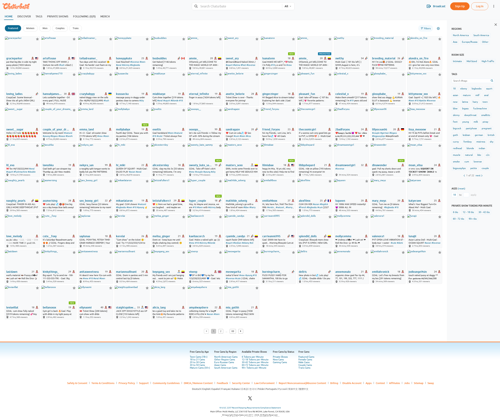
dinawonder (379, 165)
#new (289, 65)
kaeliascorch (197, 236)
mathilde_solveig (236, 200)
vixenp (193, 271)
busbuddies (160, 58)
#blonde (175, 100)
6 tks (455, 212)
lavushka (48, 165)
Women (30, 28)
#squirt (229, 65)
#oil (251, 243)
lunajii (412, 236)
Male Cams (304, 362)
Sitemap (418, 383)
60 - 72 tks (458, 218)
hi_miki (120, 165)
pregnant (487, 128)
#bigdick (324, 204)
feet (455, 121)
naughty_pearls (15, 200)
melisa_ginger (161, 236)
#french (302, 207)
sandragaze (233, 129)
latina (465, 102)
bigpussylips (459, 168)
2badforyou (342, 129)
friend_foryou (271, 129)
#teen (142, 62)
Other (485, 42)
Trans (76, 28)
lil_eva (10, 165)
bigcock (457, 128)
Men (45, 28)
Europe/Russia (469, 42)
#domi (400, 243)
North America (461, 35)
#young (46, 136)
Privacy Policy (127, 383)
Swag (431, 383)
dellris (303, 271)
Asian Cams (220, 365)
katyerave (415, 200)
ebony (463, 88)
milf (477, 95)
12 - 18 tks (468, 212)
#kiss (248, 136)
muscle (456, 155)
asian (455, 95)
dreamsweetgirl (345, 165)
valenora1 (378, 236)
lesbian (466, 135)
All (286, 6)
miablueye (159, 93)
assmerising (50, 200)
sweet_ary (232, 58)
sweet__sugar (14, 129)
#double (32, 172)
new (455, 102)
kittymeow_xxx (418, 93)
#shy (141, 100)
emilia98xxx (269, 200)
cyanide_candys (235, 236)
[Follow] (37, 39)
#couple (376, 133)
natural (469, 155)
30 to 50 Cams (197, 365)
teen (485, 102)
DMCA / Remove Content (198, 383)
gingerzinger (270, 93)
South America (481, 35)
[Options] (438, 28)
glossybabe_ (379, 93)
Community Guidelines (166, 383)
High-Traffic (488, 61)
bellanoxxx (49, 307)
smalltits (485, 115)
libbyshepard (307, 165)
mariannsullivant (126, 271)
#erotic (270, 207)
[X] (250, 399)
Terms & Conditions (102, 383)
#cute (159, 136)
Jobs (407, 383)
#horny (289, 207)
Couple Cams (305, 365)
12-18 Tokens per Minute (255, 359)
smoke (456, 161)
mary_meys (379, 200)
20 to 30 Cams (197, 362)
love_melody (14, 236)
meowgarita (233, 271)
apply (473, 194)
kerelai (120, 236)
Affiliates (394, 383)
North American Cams (226, 357)
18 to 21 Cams (197, 359)
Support (144, 383)
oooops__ (195, 129)
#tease (61, 136)
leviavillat (12, 307)
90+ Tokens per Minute (254, 367)
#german (384, 133)
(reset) (461, 188)
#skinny (125, 65)
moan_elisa (415, 165)
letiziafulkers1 (162, 200)
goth (455, 135)
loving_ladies (14, 93)
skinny (456, 115)
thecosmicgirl (307, 129)
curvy (456, 141)
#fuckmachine (20, 172)
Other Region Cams (224, 359)
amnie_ (193, 58)
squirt (489, 88)
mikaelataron (124, 200)
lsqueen (340, 200)
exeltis (157, 129)
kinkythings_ (51, 271)
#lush (61, 65)
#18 (273, 65)
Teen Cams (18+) (198, 357)
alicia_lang (159, 307)
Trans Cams (304, 367)
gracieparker (14, 58)
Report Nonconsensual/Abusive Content (302, 383)
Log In (479, 6)
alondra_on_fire (419, 58)
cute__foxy (50, 236)
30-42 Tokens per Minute (255, 362)
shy (491, 141)
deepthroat (470, 115)
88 (232, 331)
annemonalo (343, 271)
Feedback (222, 383)
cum (466, 161)
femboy (467, 141)
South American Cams (225, 367)
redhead (457, 148)
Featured (13, 28)
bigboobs (476, 88)
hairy (475, 102)
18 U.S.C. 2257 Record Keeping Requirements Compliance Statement (250, 408)
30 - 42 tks (484, 212)
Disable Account (352, 383)
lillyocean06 (379, 129)
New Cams (278, 359)
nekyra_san (86, 165)
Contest (380, 383)
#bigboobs (135, 65)
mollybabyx (123, 129)
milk (476, 121)
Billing (334, 383)
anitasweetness (89, 271)
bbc (479, 155)
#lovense (134, 62)
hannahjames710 (53, 93)
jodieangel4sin (418, 271)
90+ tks (473, 218)
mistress (480, 141)
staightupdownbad (126, 307)
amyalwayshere (198, 307)
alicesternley (161, 165)
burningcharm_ (271, 271)
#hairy (252, 207)
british (491, 135)
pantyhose (471, 128)
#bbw (246, 207)
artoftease (49, 58)
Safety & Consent (77, 383)
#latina (236, 65)
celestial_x (342, 93)
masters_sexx (234, 165)
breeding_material (383, 58)
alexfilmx (304, 200)
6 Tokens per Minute (253, 357)
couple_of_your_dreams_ (56, 129)
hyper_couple (197, 200)
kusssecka (122, 93)
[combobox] (237, 6)
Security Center (241, 383)
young (465, 121)
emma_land (86, 129)
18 (454, 88)
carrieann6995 (271, 236)
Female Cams (305, 359)
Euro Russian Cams (224, 362)
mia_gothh (232, 307)
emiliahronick (380, 271)
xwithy (339, 58)
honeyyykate (124, 58)
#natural (68, 133)
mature (467, 95)
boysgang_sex (161, 271)
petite (473, 168)
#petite (422, 100)
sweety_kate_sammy (201, 165)
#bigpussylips (378, 136)
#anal (118, 65)
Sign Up (460, 6)
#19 (352, 100)
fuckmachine (480, 108)
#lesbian (237, 243)
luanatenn (268, 58)
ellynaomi (85, 307)
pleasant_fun (307, 93)
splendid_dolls (308, 236)
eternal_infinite (199, 93)
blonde (470, 148)
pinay (485, 121)
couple (485, 168)
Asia (455, 42)
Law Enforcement (264, 383)
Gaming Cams (280, 362)
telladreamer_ (88, 58)
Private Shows (280, 357)
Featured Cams (306, 357)
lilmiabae (268, 165)
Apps (369, 383)
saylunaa (84, 236)
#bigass (54, 136)
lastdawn (11, 271)
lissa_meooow (417, 129)
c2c (488, 155)
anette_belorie (235, 93)
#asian (132, 172)
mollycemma (343, 236)
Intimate (457, 61)
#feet (243, 65)
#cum (236, 136)
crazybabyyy (87, 93)
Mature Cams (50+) (200, 367)
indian (482, 148)
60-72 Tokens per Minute (255, 365)
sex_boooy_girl (88, 200)
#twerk (69, 136)
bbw (455, 108)
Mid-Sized (472, 61)
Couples (60, 28)
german (479, 135)
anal (486, 95)
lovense (478, 161)
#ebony (245, 243)
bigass (465, 108)
